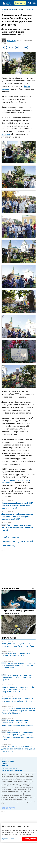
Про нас (4, 759)
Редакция (4, 766)
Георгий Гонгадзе (10, 541)
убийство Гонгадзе (11, 537)
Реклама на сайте (7, 761)
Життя (19, 9)
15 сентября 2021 (29, 9)
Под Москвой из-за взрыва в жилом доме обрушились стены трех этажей (17, 527)
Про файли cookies (8, 839)
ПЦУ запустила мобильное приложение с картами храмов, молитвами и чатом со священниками (17, 722)
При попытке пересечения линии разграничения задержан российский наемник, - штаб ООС (18, 665)
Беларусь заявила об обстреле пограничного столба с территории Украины (16, 677)
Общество (12, 9)
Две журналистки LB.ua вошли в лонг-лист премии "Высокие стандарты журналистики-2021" (17, 516)
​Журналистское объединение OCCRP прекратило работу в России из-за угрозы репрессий (17, 505)
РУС (29, 3)
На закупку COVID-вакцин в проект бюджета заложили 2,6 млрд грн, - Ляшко (18, 644)
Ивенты (4, 763)
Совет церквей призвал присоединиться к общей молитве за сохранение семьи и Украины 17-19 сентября (18, 710)
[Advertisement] (18, 566)
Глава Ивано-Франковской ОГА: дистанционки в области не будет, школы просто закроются (18, 748)
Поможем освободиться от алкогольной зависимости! (15, 654)
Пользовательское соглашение (12, 770)
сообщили (5, 134)
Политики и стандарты (9, 768)
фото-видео (26, 541)
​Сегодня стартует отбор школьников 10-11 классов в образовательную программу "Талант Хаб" (18, 689)
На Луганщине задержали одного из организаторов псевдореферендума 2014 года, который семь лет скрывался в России (18, 736)
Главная (4, 9)
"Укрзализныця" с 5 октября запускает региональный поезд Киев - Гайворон (17, 699)
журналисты (8, 545)
